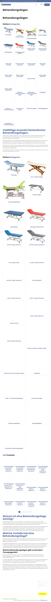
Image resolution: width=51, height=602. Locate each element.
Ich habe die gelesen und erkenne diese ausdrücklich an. (42, 589)
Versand (25, 600)
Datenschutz (29, 600)
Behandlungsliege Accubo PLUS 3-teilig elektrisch (31, 468)
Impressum (34, 600)
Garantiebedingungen (19, 600)
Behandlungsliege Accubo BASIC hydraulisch (20, 468)
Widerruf (38, 600)
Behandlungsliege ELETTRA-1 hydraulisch (31, 503)
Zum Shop (47, 4)
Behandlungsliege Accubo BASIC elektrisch (9, 468)
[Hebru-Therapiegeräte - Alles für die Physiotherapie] (6, 4)
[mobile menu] (36, 5)
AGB (14, 600)
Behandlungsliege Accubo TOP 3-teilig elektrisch (9, 485)
